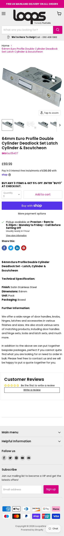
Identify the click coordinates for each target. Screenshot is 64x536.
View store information (16, 235)
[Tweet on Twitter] (10, 247)
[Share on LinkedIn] (17, 247)
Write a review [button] (32, 390)
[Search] (57, 30)
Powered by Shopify (32, 529)
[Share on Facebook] (4, 247)
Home (5, 45)
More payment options (32, 213)
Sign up (51, 489)
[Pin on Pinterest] (23, 247)
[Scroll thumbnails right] (59, 125)
